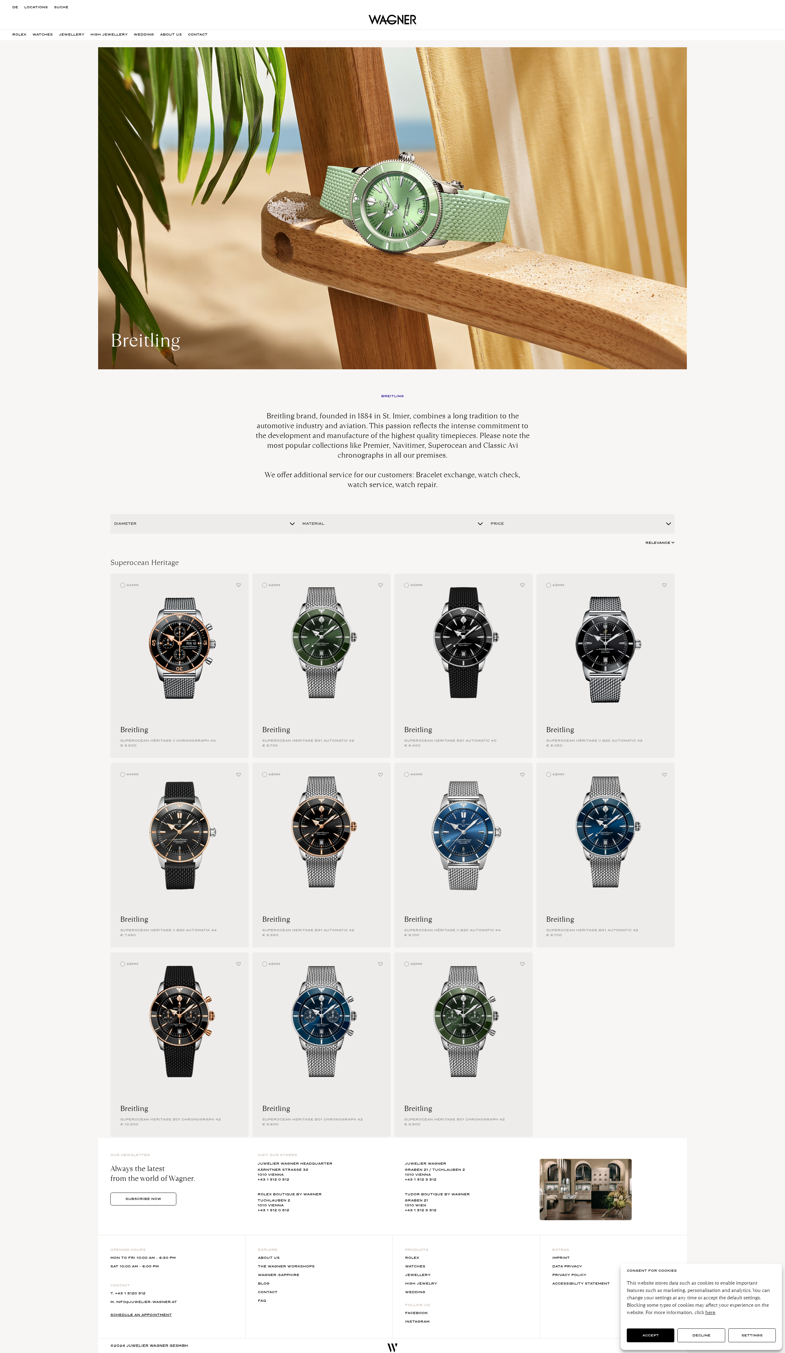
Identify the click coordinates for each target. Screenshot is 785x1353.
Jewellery (71, 35)
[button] (238, 585)
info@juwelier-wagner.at (146, 1302)
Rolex (19, 35)
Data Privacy (567, 1266)
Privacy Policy (569, 1275)
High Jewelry (421, 1284)
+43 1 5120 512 (130, 1293)
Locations (36, 7)
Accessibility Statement (581, 1284)
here (710, 1312)
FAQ (262, 1301)
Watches (43, 35)
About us (171, 35)
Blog (264, 1284)
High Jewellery (109, 35)
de (15, 7)
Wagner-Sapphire (278, 1275)
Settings (752, 1335)
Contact (198, 35)
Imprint (561, 1258)
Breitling (134, 730)
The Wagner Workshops (286, 1266)
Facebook (416, 1313)
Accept (650, 1335)
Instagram (417, 1322)
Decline (701, 1335)
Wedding (144, 35)
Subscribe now (143, 1199)
